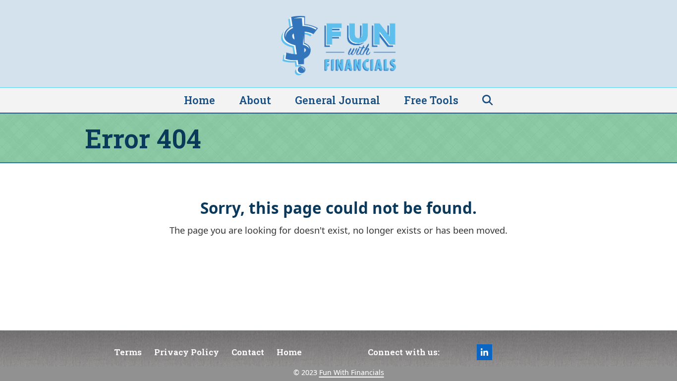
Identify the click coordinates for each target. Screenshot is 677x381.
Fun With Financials (351, 372)
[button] (487, 100)
